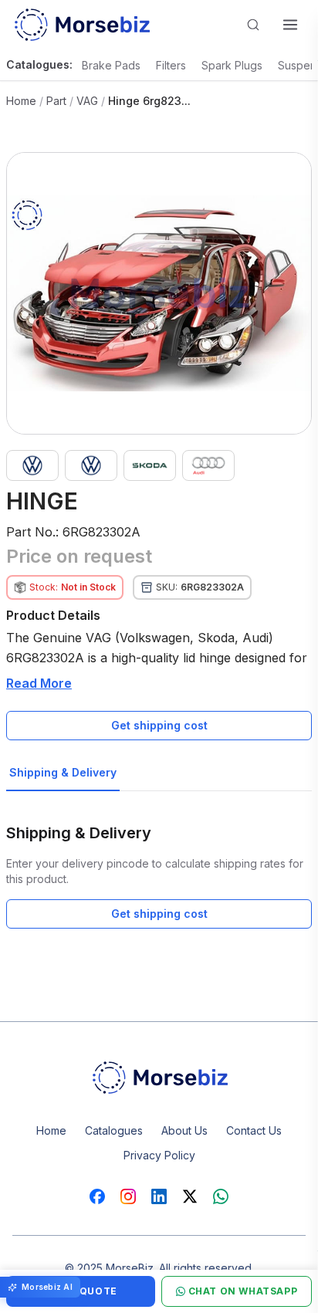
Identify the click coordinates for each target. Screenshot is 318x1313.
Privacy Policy (159, 1155)
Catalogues (114, 1130)
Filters (171, 65)
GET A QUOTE (80, 1291)
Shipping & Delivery (63, 772)
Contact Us (254, 1130)
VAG (87, 100)
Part (56, 100)
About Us (184, 1130)
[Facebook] (97, 1196)
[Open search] (253, 24)
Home (21, 100)
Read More (39, 683)
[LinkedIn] (159, 1196)
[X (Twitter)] (190, 1196)
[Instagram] (128, 1196)
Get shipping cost (159, 725)
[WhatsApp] (220, 1196)
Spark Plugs (231, 65)
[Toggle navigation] (290, 24)
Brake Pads (111, 65)
